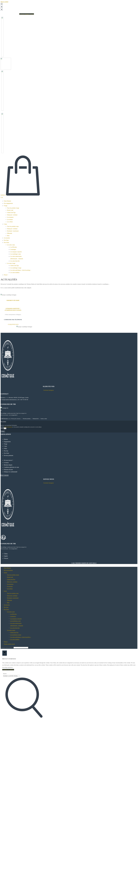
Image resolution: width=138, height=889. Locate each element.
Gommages (13, 616)
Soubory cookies (44, 418)
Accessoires (7, 604)
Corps (5, 446)
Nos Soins (6, 453)
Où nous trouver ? (8, 460)
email (2, 428)
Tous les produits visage (13, 574)
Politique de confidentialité (10, 471)
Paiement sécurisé (13, 300)
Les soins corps (11, 611)
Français (6, 558)
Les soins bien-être (15, 628)
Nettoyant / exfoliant (12, 581)
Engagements (7, 441)
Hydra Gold (10, 577)
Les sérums (10, 586)
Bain (8, 602)
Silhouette (9, 600)
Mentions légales (8, 465)
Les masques (10, 584)
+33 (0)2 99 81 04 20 (13, 324)
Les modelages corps (15, 621)
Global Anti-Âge (11, 579)
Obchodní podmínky (27, 418)
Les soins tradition (14, 639)
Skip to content (4, 1)
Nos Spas (6, 607)
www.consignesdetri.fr (13, 415)
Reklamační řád (35, 418)
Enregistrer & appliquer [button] (8, 669)
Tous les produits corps (13, 593)
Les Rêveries (13, 614)
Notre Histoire (7, 568)
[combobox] (11, 676)
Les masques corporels (16, 618)
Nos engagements (8, 570)
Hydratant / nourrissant (12, 598)
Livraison (6, 462)
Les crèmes (10, 588)
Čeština (6, 553)
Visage (5, 444)
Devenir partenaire (8, 455)
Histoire (6, 439)
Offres (5, 448)
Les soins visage (11, 630)
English (6, 556)
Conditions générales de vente (11, 467)
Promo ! (6, 641)
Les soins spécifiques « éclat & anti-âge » (20, 637)
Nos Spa (6, 451)
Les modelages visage (15, 634)
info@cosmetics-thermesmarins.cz (9, 399)
